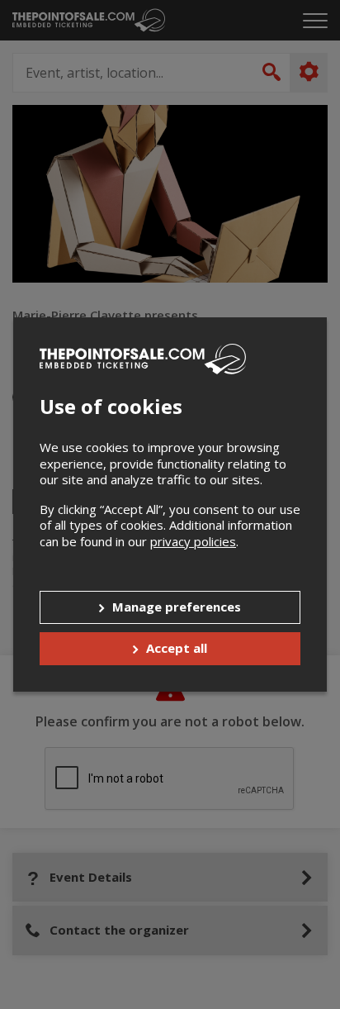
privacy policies (193, 541)
